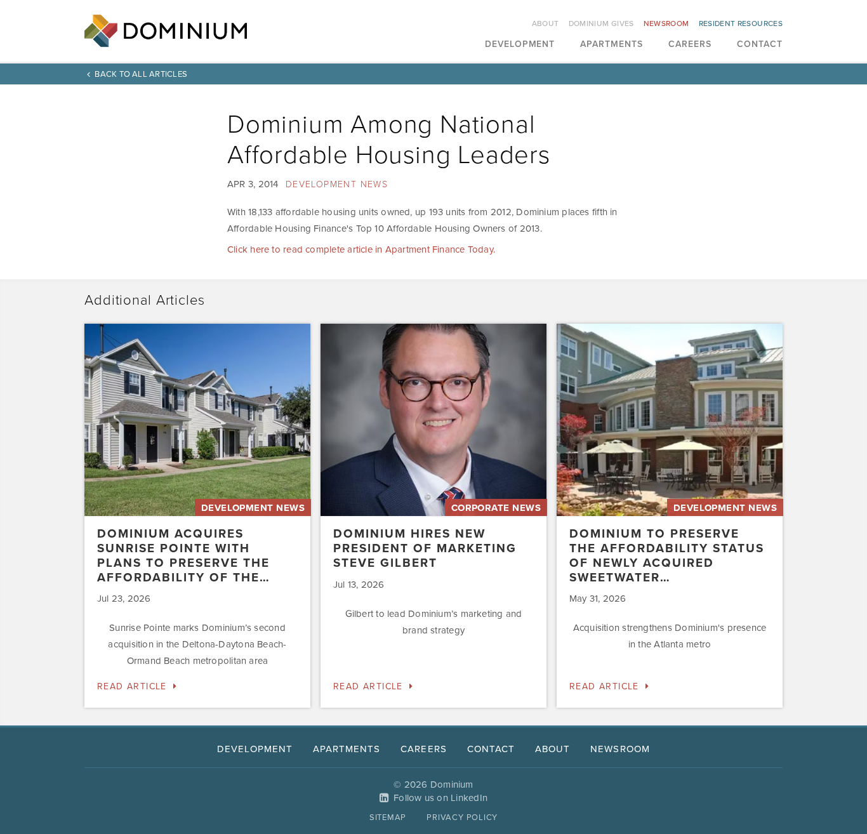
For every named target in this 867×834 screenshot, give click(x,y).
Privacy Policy (462, 817)
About (545, 23)
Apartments (611, 45)
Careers (689, 45)
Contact (760, 45)
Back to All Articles (141, 74)
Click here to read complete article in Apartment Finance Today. (361, 249)
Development (520, 45)
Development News (337, 184)
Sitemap (387, 817)
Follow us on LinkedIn (440, 798)
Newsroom (666, 23)
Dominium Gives (601, 23)
